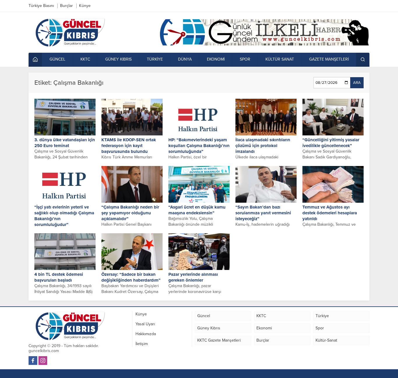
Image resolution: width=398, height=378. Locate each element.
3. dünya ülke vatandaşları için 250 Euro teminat (64, 142)
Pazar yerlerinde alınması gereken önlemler (193, 277)
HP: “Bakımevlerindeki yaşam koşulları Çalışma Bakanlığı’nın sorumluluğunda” (199, 145)
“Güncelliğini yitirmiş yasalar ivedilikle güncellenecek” (330, 142)
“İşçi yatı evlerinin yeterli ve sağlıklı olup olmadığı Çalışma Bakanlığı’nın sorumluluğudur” (64, 215)
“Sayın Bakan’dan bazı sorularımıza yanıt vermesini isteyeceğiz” (263, 212)
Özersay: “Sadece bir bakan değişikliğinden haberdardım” (131, 277)
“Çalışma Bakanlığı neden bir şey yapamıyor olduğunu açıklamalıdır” (130, 212)
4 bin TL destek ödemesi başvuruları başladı (58, 277)
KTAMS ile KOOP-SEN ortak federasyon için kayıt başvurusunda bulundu (128, 145)
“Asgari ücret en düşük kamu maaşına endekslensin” (197, 210)
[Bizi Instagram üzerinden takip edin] (42, 360)
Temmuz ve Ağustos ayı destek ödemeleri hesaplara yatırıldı (329, 212)
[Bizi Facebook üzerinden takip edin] (33, 360)
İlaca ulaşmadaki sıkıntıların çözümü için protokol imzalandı (262, 145)
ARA (357, 82)
